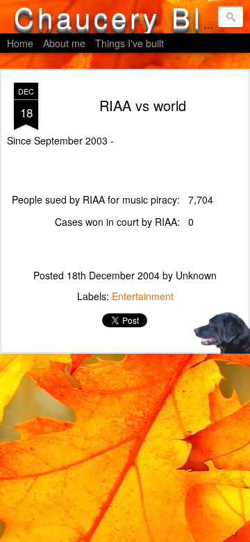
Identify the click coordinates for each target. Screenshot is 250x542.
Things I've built (129, 43)
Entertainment (143, 296)
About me (64, 43)
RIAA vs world (142, 105)
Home (20, 43)
